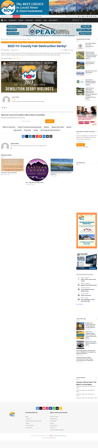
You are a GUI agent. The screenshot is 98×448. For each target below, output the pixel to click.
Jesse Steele (6, 50)
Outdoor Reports (53, 20)
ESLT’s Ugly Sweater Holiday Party (34, 182)
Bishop (47, 127)
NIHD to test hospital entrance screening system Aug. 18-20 (34, 16)
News (52, 42)
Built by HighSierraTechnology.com (59, 435)
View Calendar (79, 304)
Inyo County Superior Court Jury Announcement (90, 45)
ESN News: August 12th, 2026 (83, 390)
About (27, 416)
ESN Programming (22, 42)
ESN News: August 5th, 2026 (83, 397)
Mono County (46, 42)
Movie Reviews (53, 425)
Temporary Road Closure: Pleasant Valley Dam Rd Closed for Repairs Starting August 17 (91, 55)
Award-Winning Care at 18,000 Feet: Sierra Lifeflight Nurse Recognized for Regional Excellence (86, 352)
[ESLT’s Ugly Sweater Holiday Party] (37, 170)
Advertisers (52, 427)
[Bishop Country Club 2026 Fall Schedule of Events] (80, 345)
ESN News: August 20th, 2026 (83, 386)
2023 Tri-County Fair (9, 127)
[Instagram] (4, 107)
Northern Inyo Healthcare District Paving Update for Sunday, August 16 (90, 325)
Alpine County (9, 39)
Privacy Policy (29, 427)
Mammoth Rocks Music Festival (89, 285)
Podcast (27, 423)
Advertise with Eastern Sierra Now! (34, 421)
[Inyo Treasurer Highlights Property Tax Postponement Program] (80, 81)
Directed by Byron (17, 58)
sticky (36, 130)
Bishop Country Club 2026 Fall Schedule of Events (91, 343)
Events (45, 20)
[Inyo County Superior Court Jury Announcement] (80, 46)
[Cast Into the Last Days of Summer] (80, 65)
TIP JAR (13, 99)
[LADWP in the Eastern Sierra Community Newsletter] (62, 165)
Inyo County (31, 42)
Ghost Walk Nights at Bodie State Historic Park (88, 300)
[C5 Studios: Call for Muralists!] (12, 165)
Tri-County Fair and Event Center (50, 130)
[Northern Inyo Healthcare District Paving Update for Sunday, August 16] (80, 326)
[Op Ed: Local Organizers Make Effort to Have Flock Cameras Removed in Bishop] (80, 335)
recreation (28, 130)
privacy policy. (88, 139)
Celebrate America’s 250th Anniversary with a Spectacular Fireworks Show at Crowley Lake (84, 359)
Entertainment (12, 20)
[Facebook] (2, 107)
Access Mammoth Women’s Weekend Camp (87, 290)
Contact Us (28, 418)
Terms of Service (30, 425)
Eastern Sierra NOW (58, 127)
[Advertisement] (86, 187)
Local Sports (38, 20)
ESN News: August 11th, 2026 (83, 394)
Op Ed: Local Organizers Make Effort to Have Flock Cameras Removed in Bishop (91, 335)
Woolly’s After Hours (86, 295)
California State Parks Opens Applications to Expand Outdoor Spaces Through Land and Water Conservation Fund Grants (91, 93)
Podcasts (21, 20)
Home (5, 20)
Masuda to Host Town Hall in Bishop (91, 71)
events (69, 127)
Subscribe (50, 121)
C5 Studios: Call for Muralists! (9, 172)
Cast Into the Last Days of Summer (90, 62)
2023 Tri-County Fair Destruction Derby (30, 127)
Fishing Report (53, 421)
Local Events (38, 42)
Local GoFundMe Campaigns (56, 429)
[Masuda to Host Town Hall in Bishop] (80, 74)
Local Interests (28, 20)
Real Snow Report (54, 416)
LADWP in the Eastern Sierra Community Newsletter (61, 173)
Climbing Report (53, 418)
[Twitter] (6, 107)
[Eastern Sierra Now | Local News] (2, 20)
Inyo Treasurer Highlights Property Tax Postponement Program (90, 82)
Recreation (57, 42)
